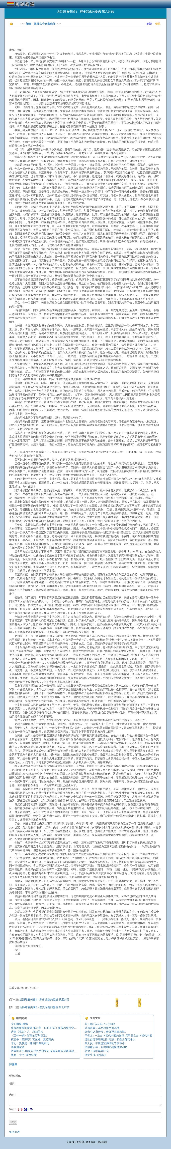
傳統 (157, 23)
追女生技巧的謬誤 (95, 1054)
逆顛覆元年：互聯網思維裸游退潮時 (106, 1047)
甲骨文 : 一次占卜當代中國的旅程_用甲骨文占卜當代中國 (118, 1035)
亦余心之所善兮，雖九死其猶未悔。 (106, 1031)
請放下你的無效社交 (97, 1051)
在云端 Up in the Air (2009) (100, 1024)
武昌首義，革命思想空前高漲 (102, 1027)
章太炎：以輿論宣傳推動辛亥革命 (105, 1043)
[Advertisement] (70, 36)
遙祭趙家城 (17, 1047)
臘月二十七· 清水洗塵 (24, 1054)
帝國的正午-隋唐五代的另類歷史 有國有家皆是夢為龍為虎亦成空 (49, 1051)
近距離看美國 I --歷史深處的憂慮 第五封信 (44, 999)
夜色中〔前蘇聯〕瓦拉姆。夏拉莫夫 (32, 1039)
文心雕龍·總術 (19, 1024)
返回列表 (14, 1132)
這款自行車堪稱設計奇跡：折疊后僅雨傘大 (110, 1039)
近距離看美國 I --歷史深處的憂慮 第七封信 (44, 1007)
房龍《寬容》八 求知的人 (27, 1031)
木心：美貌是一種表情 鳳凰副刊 (30, 1043)
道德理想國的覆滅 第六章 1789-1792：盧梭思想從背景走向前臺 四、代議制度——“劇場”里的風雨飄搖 (72, 1027)
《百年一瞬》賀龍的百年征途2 (29, 1035)
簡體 (149, 23)
